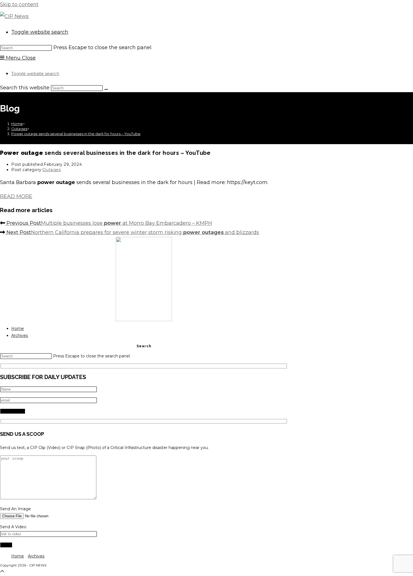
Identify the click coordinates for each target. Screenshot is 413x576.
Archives (19, 335)
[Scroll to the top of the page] (2, 571)
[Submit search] (106, 89)
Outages (51, 169)
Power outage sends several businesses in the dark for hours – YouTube (75, 133)
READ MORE (16, 196)
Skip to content (19, 4)
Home (17, 328)
